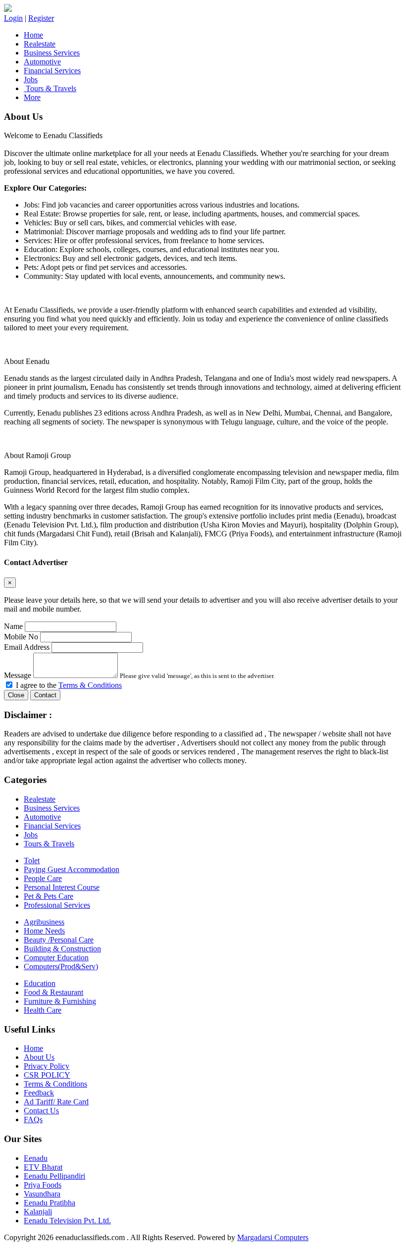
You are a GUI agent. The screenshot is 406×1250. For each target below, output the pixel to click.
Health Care (42, 1010)
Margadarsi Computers (272, 1237)
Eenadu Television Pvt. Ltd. (67, 1220)
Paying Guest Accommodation (71, 869)
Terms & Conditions (90, 685)
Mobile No (21, 636)
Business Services (52, 53)
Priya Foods (42, 1185)
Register (41, 18)
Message (17, 675)
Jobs (31, 79)
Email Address (27, 647)
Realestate (39, 44)
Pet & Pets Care (48, 896)
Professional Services (57, 905)
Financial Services (52, 70)
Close (16, 695)
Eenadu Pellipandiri (54, 1176)
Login (13, 18)
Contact (45, 695)
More (32, 97)
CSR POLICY (47, 1075)
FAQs (33, 1119)
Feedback (39, 1093)
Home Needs (44, 931)
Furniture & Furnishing (60, 1001)
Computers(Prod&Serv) (61, 966)
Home (33, 35)
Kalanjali (38, 1211)
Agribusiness (44, 922)
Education (39, 983)
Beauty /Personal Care (59, 940)
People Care (43, 878)
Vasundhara (42, 1194)
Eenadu (36, 1158)
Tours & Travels (50, 88)
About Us (39, 1057)
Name (13, 626)
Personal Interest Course (62, 887)
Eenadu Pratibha (49, 1202)
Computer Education (56, 957)
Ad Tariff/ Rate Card (56, 1101)
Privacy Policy (46, 1066)
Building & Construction (62, 948)
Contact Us (41, 1110)
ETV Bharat (43, 1167)
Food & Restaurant (53, 992)
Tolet (32, 860)
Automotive (42, 61)
